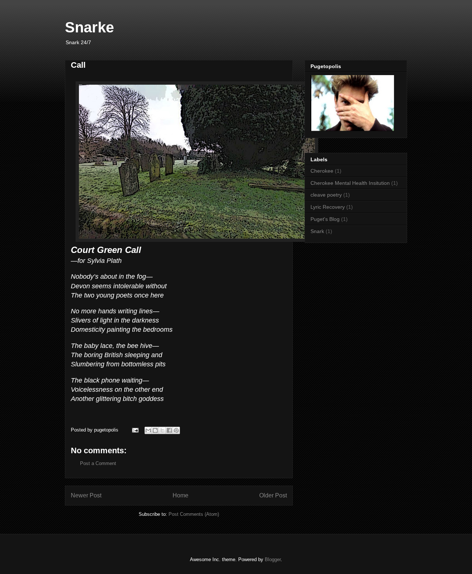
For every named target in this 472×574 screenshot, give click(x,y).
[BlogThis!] (155, 430)
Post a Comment (98, 463)
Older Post (273, 495)
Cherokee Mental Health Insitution (350, 183)
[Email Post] (134, 430)
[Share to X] (162, 430)
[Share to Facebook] (169, 430)
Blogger (273, 559)
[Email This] (148, 430)
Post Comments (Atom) (194, 514)
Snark (317, 231)
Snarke (89, 27)
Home (180, 495)
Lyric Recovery (327, 207)
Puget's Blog (325, 219)
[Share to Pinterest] (176, 430)
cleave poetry (326, 195)
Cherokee (321, 171)
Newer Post (86, 495)
